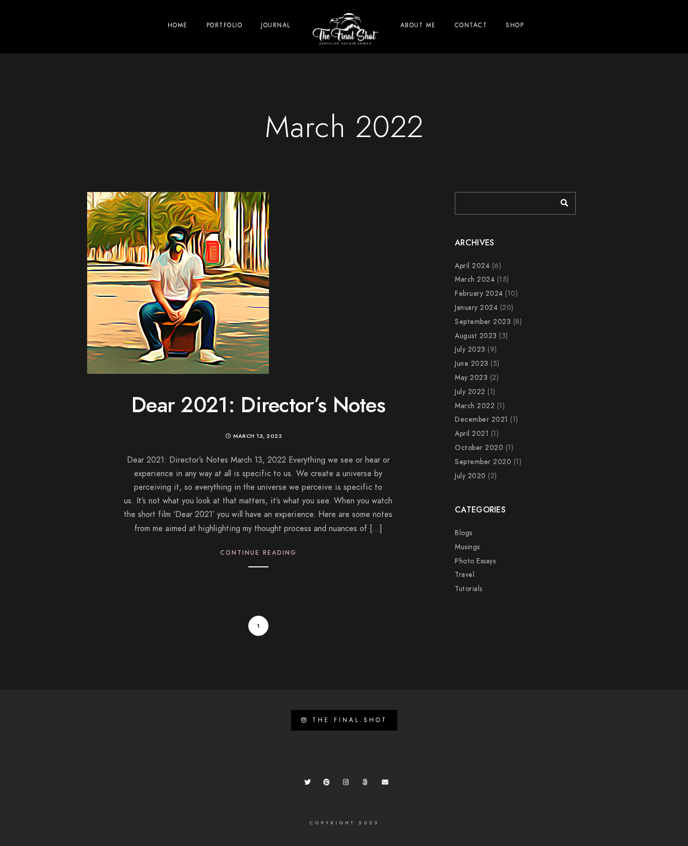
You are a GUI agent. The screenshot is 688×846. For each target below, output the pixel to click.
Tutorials (469, 589)
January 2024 (476, 307)
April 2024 (472, 266)
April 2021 (472, 433)
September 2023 (483, 322)
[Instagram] (348, 784)
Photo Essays (475, 561)
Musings (467, 547)
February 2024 (479, 293)
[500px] (367, 784)
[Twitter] (309, 784)
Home (178, 25)
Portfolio (225, 25)
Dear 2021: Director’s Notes (258, 405)
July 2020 (470, 476)
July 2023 (470, 349)
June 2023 (472, 363)
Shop (515, 25)
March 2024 (475, 279)
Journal (276, 25)
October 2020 (479, 447)
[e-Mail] (387, 784)
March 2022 (475, 406)
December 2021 (481, 419)
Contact (471, 25)
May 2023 (471, 377)
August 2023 (476, 336)
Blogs (463, 533)
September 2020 (483, 462)
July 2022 (470, 392)
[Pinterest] (328, 784)
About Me (418, 25)
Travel (464, 574)
